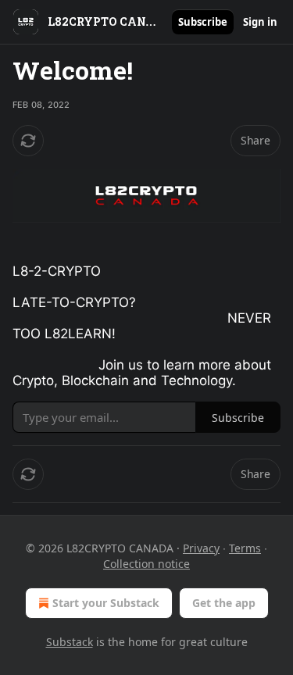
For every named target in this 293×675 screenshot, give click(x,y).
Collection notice (146, 563)
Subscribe (202, 22)
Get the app (223, 602)
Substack (69, 641)
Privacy (201, 548)
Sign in (260, 22)
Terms (245, 548)
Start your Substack (105, 602)
